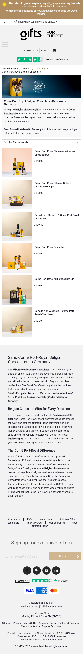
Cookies (43, 623)
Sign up (63, 556)
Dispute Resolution (52, 626)
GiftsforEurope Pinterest (37, 570)
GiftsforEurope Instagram (46, 570)
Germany (52, 22)
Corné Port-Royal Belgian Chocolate (21, 71)
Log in (45, 50)
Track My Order (34, 522)
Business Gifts (67, 519)
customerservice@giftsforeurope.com (41, 606)
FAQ (29, 519)
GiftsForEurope (10, 68)
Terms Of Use (30, 623)
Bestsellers (13, 522)
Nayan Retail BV (46, 633)
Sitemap (6, 623)
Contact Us (31, 50)
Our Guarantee (57, 522)
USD (33, 22)
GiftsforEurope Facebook (27, 570)
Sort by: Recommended (16, 142)
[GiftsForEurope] (5, 44)
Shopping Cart (54, 50)
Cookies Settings (59, 623)
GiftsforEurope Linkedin (56, 570)
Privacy (17, 623)
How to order (45, 519)
